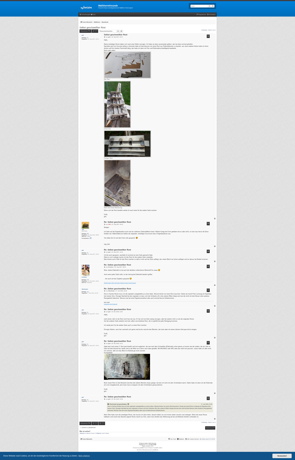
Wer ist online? (85, 431)
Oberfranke (85, 289)
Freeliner (84, 277)
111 (88, 291)
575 (88, 279)
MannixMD (153, 444)
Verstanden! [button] (282, 456)
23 (87, 37)
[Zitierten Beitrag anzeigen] (128, 404)
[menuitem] (93, 14)
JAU (83, 229)
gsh (83, 35)
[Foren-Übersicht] (88, 6)
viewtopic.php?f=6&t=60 (110, 304)
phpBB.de (155, 449)
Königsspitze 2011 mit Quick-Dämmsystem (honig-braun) (120, 283)
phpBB (141, 447)
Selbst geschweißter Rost (93, 27)
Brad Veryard (152, 443)
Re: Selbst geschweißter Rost (117, 222)
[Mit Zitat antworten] (208, 36)
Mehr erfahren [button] (84, 456)
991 (88, 233)
